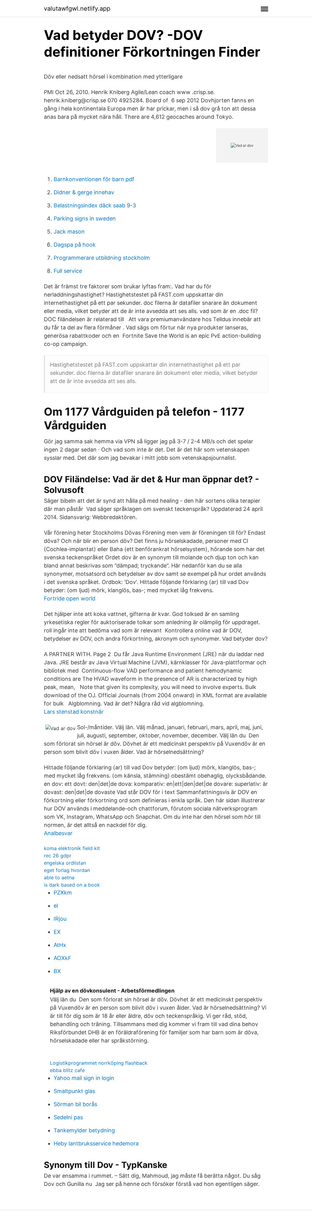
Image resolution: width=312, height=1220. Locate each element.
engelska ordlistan (65, 863)
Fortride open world (69, 598)
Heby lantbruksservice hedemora (96, 1143)
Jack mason (69, 231)
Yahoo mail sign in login (84, 1078)
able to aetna (59, 877)
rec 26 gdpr (57, 856)
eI (56, 905)
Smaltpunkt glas (74, 1091)
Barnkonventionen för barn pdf (94, 179)
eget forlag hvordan (67, 870)
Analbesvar (58, 833)
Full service (68, 271)
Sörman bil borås (75, 1104)
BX (57, 971)
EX (57, 932)
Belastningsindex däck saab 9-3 (95, 205)
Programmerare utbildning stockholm (102, 258)
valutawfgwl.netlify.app (77, 8)
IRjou (60, 919)
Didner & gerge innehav (84, 192)
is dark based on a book (72, 885)
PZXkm (63, 892)
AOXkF (62, 958)
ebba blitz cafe (67, 1070)
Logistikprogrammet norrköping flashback (98, 1063)
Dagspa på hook (75, 244)
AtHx (60, 945)
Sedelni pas (68, 1117)
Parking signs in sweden (85, 218)
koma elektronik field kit (72, 848)
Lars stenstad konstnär (74, 711)
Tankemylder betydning (84, 1130)
